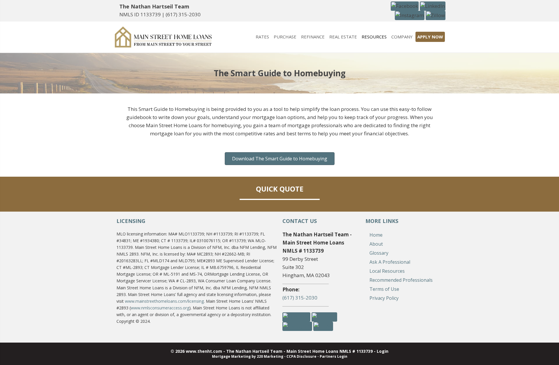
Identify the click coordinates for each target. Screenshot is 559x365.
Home (376, 235)
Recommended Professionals (401, 280)
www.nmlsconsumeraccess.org (160, 308)
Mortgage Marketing (231, 356)
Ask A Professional (389, 262)
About (376, 244)
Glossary (378, 253)
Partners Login (333, 356)
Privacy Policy (384, 298)
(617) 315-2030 (183, 14)
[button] (405, 5)
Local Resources (387, 271)
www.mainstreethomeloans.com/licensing (164, 301)
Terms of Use (384, 289)
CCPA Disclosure (301, 356)
